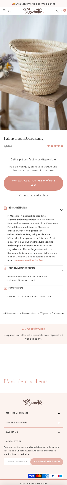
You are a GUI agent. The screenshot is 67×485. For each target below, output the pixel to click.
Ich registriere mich (47, 462)
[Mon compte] (57, 11)
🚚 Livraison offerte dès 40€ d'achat (33, 4)
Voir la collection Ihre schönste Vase (33, 183)
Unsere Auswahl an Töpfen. (28, 260)
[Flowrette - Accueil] (33, 11)
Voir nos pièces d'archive (33, 195)
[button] (10, 11)
